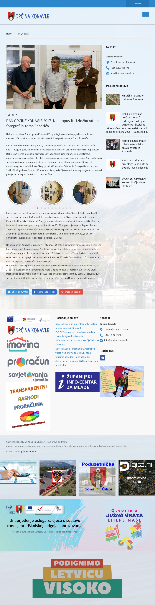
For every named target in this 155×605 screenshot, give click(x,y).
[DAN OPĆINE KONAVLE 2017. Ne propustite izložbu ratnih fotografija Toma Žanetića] (54, 76)
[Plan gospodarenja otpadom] (133, 381)
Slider (18, 33)
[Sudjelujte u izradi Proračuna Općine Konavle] (18, 472)
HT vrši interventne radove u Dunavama (133, 97)
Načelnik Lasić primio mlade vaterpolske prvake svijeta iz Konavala (134, 146)
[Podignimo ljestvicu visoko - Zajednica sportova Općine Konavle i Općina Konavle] (77, 578)
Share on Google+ (73, 291)
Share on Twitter (20, 291)
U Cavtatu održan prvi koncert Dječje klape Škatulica (134, 182)
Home (9, 33)
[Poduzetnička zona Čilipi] (97, 478)
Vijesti (25, 33)
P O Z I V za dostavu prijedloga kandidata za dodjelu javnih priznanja (135, 164)
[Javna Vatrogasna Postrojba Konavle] (58, 478)
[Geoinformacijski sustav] (137, 478)
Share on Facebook (46, 291)
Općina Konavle (28, 451)
